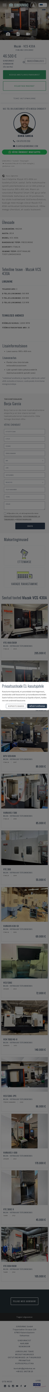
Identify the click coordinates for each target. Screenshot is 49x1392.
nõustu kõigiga (37, 706)
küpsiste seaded (16, 706)
